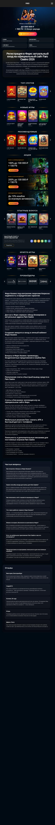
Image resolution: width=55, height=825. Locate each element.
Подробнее (9, 245)
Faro (27, 3)
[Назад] (4, 91)
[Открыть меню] (52, 3)
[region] (27, 94)
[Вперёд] (50, 91)
